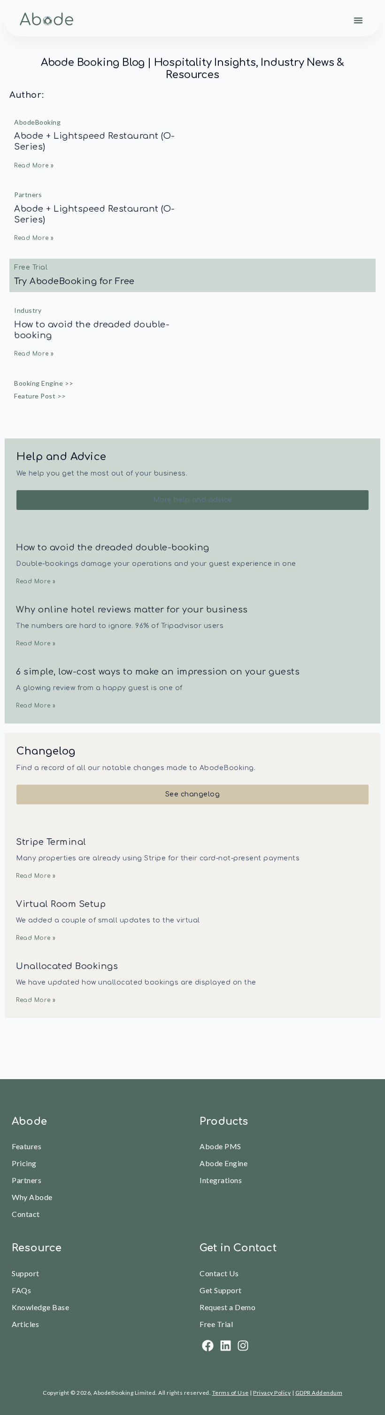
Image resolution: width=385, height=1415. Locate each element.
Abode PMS (220, 1146)
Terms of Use (230, 1392)
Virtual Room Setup (61, 904)
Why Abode (32, 1196)
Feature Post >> (40, 396)
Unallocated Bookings (67, 966)
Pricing (24, 1163)
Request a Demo (227, 1307)
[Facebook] (208, 1345)
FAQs (21, 1290)
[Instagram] (243, 1345)
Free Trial (216, 1324)
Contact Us (219, 1273)
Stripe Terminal (51, 842)
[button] (358, 20)
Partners (28, 195)
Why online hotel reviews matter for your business (132, 609)
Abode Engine (223, 1163)
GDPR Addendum (319, 1392)
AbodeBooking (37, 122)
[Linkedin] (225, 1345)
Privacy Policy (272, 1392)
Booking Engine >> (44, 383)
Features (26, 1146)
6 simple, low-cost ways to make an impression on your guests (158, 671)
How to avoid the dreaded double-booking (112, 547)
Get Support (221, 1290)
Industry (27, 310)
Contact (26, 1213)
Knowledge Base (40, 1307)
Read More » (34, 165)
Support (25, 1273)
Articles (25, 1324)
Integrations (221, 1180)
